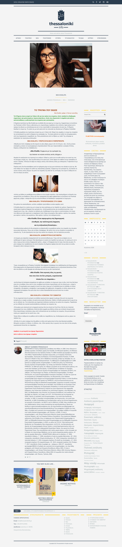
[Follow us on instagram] (103, 2)
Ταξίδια (81, 38)
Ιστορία (58, 38)
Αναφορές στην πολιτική (92, 410)
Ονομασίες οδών (88, 443)
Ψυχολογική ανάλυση (93, 469)
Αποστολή (88, 321)
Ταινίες (95, 458)
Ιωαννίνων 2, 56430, (27, 527)
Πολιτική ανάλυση (93, 447)
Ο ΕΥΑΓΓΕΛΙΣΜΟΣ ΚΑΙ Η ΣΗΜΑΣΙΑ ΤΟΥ (94, 288)
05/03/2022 (71, 100)
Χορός (97, 466)
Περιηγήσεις (87, 445)
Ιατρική (90, 38)
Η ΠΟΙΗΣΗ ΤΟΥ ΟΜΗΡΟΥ (97, 520)
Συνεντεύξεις (88, 458)
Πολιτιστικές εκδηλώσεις (90, 450)
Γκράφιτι (103, 412)
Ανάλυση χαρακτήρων (93, 401)
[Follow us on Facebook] (96, 2)
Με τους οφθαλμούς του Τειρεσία (90, 435)
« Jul (85, 252)
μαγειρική (102, 472)
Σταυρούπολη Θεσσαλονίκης (22, 530)
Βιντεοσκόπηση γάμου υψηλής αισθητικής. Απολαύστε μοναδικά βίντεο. (95, 143)
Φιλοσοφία (101, 463)
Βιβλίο (86, 412)
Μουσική (87, 441)
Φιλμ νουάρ (90, 463)
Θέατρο (96, 422)
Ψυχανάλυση (69, 38)
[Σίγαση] (101, 354)
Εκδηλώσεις (88, 422)
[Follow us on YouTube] (107, 2)
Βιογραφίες (93, 412)
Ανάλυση (94, 398)
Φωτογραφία (89, 466)
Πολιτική (28, 38)
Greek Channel (87, 398)
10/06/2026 (68, 485)
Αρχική (18, 38)
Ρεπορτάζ (24, 341)
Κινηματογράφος (91, 430)
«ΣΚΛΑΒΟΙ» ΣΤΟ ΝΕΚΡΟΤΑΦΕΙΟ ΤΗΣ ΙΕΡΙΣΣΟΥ (38, 511)
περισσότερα (88, 371)
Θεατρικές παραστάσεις (94, 425)
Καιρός (86, 427)
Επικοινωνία (101, 38)
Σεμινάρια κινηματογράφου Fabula (92, 456)
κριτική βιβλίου (89, 472)
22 (101, 237)
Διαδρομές (95, 414)
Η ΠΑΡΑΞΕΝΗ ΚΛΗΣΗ (97, 518)
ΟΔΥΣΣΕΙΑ (93, 522)
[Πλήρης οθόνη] (104, 354)
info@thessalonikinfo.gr (25, 521)
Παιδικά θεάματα (98, 443)
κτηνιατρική (97, 472)
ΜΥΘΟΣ (92, 524)
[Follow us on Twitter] (100, 2)
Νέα (37, 38)
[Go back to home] (61, 18)
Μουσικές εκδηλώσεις (91, 438)
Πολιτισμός (47, 38)
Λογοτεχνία (99, 433)
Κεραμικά (91, 427)
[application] (95, 349)
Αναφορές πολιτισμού (92, 407)
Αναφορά (89, 404)
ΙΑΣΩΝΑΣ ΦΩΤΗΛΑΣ (68, 484)
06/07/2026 (23, 488)
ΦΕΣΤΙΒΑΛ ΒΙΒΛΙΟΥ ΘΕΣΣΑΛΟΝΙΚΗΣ (45, 499)
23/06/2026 (45, 501)
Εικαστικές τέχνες (90, 420)
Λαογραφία (89, 433)
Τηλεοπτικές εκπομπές (88, 460)
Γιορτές (99, 412)
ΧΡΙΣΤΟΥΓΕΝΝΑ (92, 296)
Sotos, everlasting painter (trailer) (24, 2)
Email (86, 313)
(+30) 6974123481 (22, 524)
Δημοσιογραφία (87, 414)
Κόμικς (101, 430)
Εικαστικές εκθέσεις (92, 417)
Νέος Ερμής (96, 441)
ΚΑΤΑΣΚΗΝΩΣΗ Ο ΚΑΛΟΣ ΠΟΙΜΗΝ (23, 486)
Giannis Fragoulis (54, 100)
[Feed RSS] (93, 2)
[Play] (86, 354)
